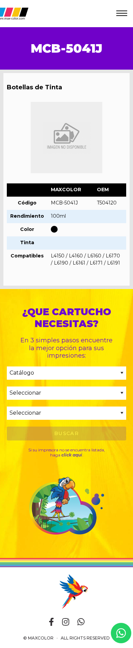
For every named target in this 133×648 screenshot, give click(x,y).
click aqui (71, 454)
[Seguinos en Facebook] (51, 622)
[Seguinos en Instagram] (65, 622)
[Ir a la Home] (66, 591)
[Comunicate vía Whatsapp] (81, 622)
